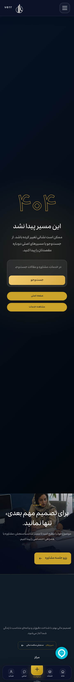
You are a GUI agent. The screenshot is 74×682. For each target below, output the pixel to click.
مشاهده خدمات (37, 307)
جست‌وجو (37, 280)
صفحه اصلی (37, 296)
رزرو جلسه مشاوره (56, 558)
